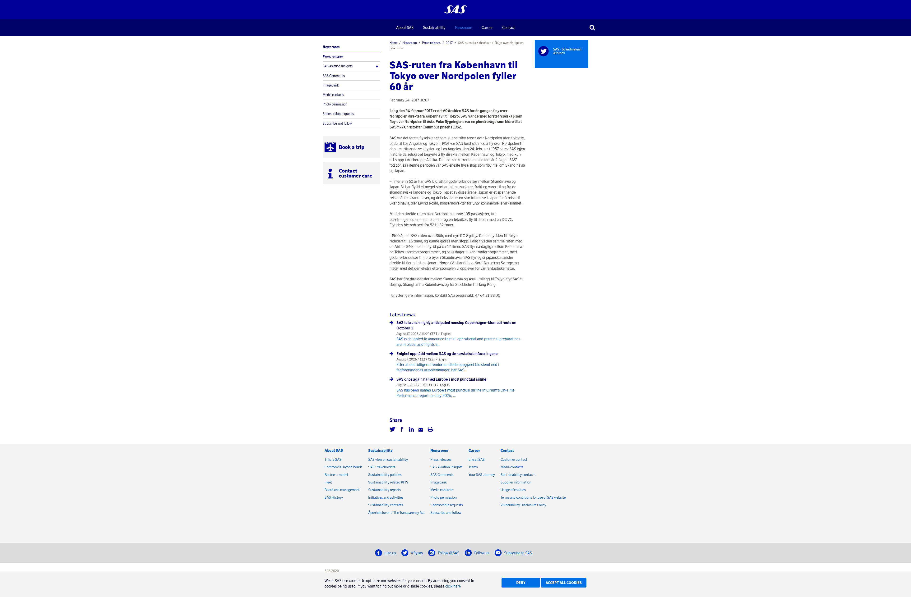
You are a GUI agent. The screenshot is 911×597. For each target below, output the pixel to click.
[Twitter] (392, 430)
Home (393, 43)
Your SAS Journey (482, 474)
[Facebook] (402, 430)
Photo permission (335, 104)
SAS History (334, 497)
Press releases (333, 57)
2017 (449, 43)
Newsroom (463, 27)
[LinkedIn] (411, 430)
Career (487, 27)
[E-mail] (421, 430)
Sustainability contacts (385, 505)
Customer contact (514, 459)
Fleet (328, 482)
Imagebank (331, 85)
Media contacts (333, 95)
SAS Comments (334, 76)
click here (453, 586)
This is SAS (333, 459)
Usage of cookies (513, 490)
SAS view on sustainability (388, 459)
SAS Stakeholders (381, 467)
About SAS (405, 27)
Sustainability (434, 27)
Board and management (342, 490)
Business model (336, 474)
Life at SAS (477, 459)
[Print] (430, 430)
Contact (508, 27)
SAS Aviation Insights (338, 66)
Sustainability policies (385, 474)
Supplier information (516, 482)
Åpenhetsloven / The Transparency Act (396, 512)
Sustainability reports (384, 490)
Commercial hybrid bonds (344, 467)
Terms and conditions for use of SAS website (533, 497)
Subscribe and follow (337, 123)
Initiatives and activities (385, 497)
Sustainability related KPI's (388, 482)
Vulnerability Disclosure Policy (524, 505)
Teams (473, 467)
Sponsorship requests (338, 114)
